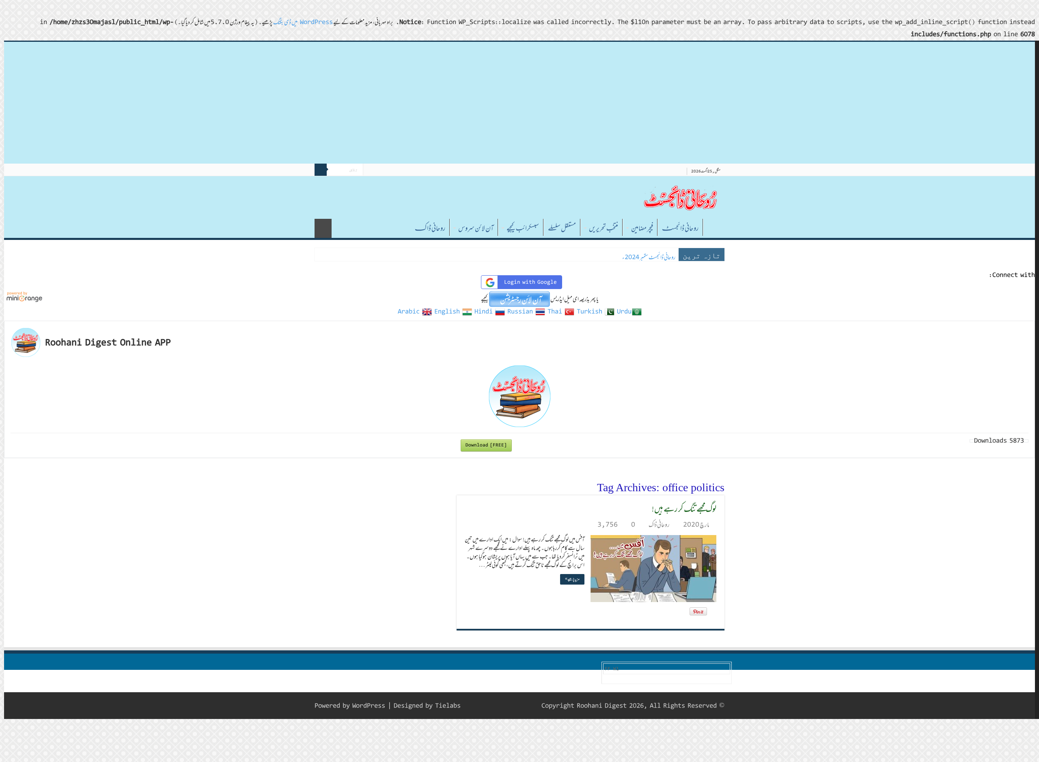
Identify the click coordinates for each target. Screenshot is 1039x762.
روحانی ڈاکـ (430, 228)
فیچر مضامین (642, 228)
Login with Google (530, 282)
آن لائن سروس (476, 228)
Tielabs (448, 706)
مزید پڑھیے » (572, 579)
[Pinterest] (494, 705)
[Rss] (517, 705)
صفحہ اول (713, 227)
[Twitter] (501, 705)
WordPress (368, 706)
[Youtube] (486, 705)
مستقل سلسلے (562, 228)
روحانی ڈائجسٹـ (680, 228)
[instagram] (471, 705)
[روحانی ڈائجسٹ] (679, 197)
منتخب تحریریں (603, 228)
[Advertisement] (519, 103)
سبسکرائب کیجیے (523, 228)
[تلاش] (321, 170)
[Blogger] (478, 705)
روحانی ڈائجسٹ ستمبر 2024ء (648, 257)
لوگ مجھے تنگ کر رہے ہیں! (684, 508)
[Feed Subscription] (459, 486)
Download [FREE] (486, 445)
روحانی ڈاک (659, 524)
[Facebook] (509, 705)
